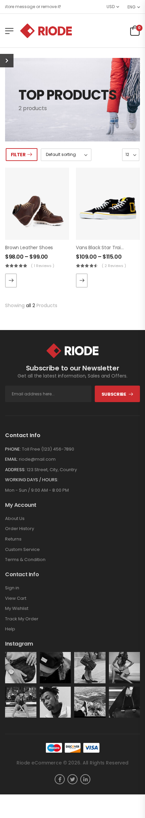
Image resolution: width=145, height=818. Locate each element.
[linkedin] (85, 779)
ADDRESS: (15, 469)
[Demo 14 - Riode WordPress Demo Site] (46, 31)
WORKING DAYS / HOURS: (31, 480)
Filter (18, 154)
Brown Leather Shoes (29, 247)
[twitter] (72, 779)
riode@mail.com (37, 459)
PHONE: (13, 449)
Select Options (11, 280)
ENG (131, 7)
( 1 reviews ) (42, 266)
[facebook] (60, 779)
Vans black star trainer (102, 247)
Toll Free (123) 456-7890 (48, 449)
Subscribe (114, 394)
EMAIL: (11, 459)
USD (111, 6)
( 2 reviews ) (114, 266)
